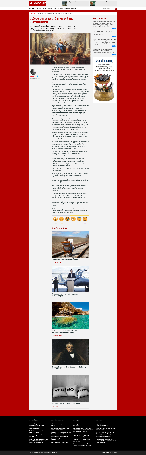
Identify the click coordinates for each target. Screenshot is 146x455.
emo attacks (58, 8)
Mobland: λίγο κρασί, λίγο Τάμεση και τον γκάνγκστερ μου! (105, 2)
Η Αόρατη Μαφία (34, 428)
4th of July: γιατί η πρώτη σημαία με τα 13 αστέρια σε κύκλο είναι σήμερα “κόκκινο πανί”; (38, 440)
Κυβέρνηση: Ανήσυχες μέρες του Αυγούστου (76, 2)
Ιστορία (50, 8)
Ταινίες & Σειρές (41, 8)
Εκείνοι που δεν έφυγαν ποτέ (59, 442)
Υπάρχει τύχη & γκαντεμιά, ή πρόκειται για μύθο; (81, 436)
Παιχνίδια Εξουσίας (70, 8)
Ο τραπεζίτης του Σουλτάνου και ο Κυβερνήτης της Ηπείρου (39, 424)
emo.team (33, 76)
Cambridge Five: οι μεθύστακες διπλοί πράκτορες (38, 431)
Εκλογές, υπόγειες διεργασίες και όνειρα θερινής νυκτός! (61, 433)
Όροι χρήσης (47, 452)
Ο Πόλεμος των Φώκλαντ (103, 436)
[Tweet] (115, 28)
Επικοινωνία (54, 452)
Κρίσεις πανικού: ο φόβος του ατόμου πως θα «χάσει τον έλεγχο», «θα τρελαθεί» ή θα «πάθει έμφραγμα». (83, 430)
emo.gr (32, 13)
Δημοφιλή (32, 8)
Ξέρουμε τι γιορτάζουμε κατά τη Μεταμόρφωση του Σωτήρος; (105, 433)
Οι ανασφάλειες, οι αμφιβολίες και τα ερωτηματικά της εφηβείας (83, 444)
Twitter (37, 76)
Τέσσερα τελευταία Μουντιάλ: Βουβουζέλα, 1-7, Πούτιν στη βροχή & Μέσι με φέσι (106, 440)
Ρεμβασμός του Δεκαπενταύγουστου (102, 424)
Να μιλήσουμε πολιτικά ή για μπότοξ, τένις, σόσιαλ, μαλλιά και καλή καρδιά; (60, 438)
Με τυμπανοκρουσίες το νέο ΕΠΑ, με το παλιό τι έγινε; (61, 428)
